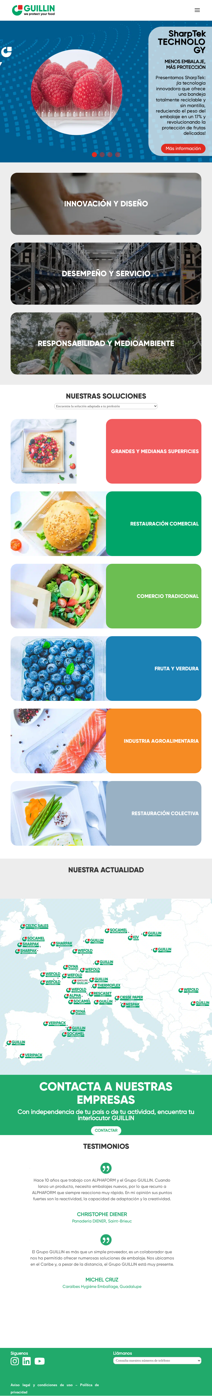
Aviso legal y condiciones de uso (42, 1385)
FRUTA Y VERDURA (177, 668)
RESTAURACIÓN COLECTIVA (165, 813)
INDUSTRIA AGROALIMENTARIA (161, 741)
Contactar (106, 1130)
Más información (183, 111)
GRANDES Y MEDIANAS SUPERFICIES (155, 451)
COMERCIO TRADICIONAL (168, 596)
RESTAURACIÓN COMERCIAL (164, 524)
